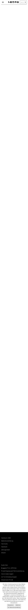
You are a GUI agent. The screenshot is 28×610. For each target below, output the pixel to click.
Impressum (4, 538)
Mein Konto (4, 544)
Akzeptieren (11, 605)
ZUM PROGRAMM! (8, 280)
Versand (3, 552)
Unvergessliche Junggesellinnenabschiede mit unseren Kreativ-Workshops (11, 448)
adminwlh (7, 49)
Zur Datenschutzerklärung (14, 607)
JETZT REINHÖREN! (8, 498)
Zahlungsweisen (5, 550)
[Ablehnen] (26, 596)
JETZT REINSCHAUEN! (9, 350)
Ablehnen (18, 605)
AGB (9, 538)
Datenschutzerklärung (7, 541)
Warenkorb (4, 547)
